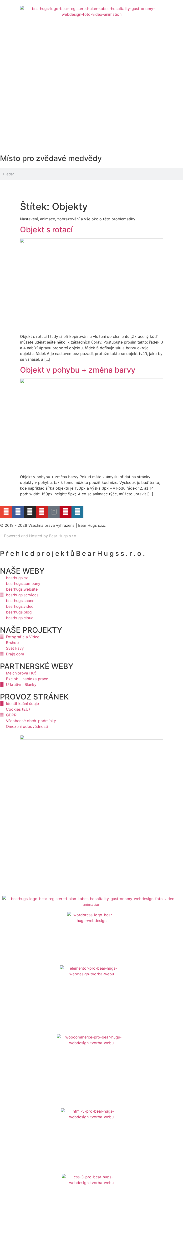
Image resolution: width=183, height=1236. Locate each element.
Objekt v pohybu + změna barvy (77, 370)
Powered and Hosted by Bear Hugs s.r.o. (40, 535)
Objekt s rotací (46, 229)
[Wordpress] (77, 512)
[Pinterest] (65, 512)
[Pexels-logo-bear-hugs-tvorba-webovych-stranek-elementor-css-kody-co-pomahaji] (54, 512)
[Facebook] (18, 512)
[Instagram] (30, 512)
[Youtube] (42, 512)
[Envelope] (6, 512)
